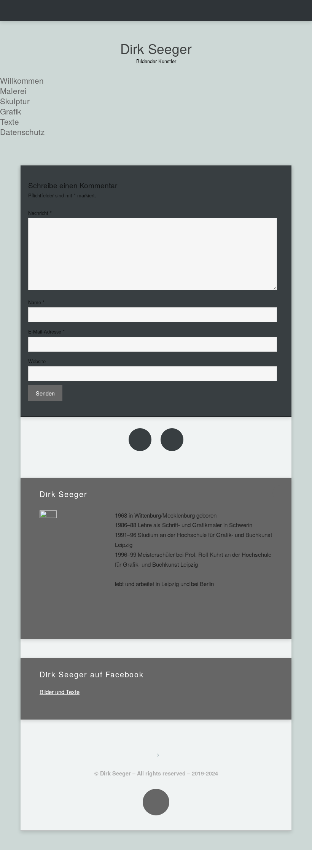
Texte (9, 121)
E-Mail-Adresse (46, 331)
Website (37, 361)
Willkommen (22, 80)
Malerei (13, 90)
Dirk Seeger (156, 48)
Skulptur (15, 100)
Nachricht (40, 212)
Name (36, 302)
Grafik (10, 111)
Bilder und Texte (60, 692)
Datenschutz (22, 131)
